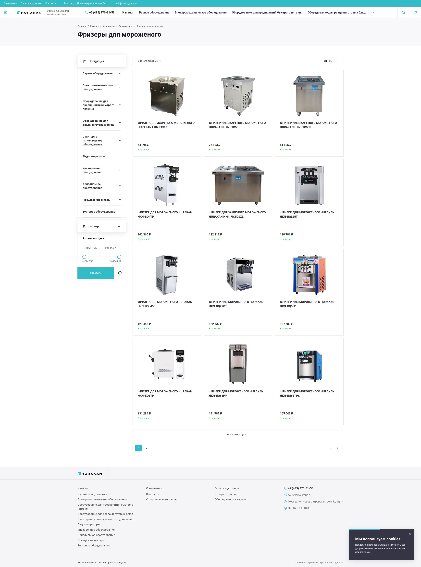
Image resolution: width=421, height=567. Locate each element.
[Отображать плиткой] (325, 61)
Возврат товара (225, 494)
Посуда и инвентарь (96, 199)
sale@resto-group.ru (126, 3)
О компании (10, 3)
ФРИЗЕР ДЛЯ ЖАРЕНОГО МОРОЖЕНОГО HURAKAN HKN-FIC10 (166, 125)
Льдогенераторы (94, 156)
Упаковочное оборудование (92, 170)
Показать (95, 273)
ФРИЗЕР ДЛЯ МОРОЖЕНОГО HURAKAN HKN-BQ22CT (236, 304)
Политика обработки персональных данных (319, 562)
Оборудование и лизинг (230, 499)
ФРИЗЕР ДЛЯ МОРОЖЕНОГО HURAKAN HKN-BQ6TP (165, 393)
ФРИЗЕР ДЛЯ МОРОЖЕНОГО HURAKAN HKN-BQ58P (307, 304)
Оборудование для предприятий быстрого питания (267, 12)
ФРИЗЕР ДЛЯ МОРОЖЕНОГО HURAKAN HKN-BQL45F (165, 304)
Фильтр (94, 226)
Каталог (128, 12)
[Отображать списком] (331, 61)
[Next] (337, 448)
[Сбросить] (120, 273)
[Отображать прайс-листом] (336, 61)
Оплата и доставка (31, 3)
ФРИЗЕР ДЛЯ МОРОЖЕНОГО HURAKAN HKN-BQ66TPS (307, 393)
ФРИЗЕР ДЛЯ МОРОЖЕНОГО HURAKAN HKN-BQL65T (307, 214)
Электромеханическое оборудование (201, 12)
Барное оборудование (154, 12)
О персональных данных (162, 499)
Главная (82, 26)
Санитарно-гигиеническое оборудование (92, 140)
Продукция (96, 61)
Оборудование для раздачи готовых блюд (337, 12)
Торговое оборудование (99, 211)
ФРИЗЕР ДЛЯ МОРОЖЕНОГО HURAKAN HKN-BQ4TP (165, 214)
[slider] (84, 257)
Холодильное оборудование (118, 26)
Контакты (50, 3)
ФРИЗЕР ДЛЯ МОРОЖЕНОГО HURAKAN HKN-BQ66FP (236, 393)
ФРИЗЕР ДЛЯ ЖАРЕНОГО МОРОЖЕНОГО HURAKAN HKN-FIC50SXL (237, 214)
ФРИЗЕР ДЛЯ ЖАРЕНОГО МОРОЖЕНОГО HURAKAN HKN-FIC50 (237, 125)
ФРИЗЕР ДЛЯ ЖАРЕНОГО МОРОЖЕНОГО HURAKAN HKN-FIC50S (308, 125)
